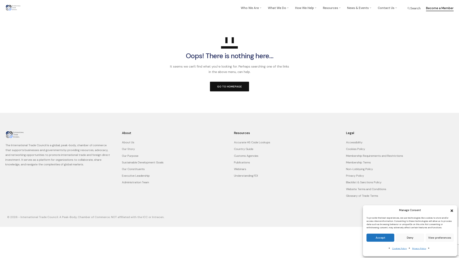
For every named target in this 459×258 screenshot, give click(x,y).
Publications (242, 162)
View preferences (439, 238)
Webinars (240, 169)
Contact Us (386, 8)
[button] (452, 210)
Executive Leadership (136, 176)
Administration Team (135, 182)
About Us (128, 142)
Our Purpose (130, 156)
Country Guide (243, 149)
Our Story (128, 149)
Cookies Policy (399, 248)
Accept (380, 238)
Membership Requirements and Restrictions (374, 156)
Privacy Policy (419, 248)
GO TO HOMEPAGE (229, 86)
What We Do (277, 8)
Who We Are (250, 8)
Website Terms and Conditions (366, 189)
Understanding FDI (246, 176)
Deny (410, 238)
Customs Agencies (246, 156)
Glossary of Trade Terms (362, 196)
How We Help (304, 8)
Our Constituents (133, 169)
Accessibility (354, 142)
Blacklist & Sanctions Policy (364, 182)
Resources (330, 8)
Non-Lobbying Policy (359, 169)
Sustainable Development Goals (143, 162)
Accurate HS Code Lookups (252, 142)
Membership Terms (358, 162)
